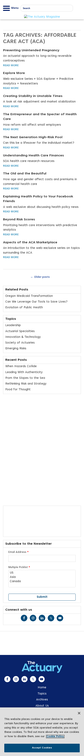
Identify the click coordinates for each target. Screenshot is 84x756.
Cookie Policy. (55, 736)
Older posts (40, 276)
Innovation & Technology (23, 337)
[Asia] (42, 577)
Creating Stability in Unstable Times (32, 96)
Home (42, 687)
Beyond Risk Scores (19, 219)
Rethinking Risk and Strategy (25, 383)
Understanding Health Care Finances (33, 155)
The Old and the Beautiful (24, 173)
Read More (11, 65)
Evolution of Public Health (24, 307)
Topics (42, 693)
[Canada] (42, 582)
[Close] (79, 713)
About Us (42, 705)
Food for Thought (18, 389)
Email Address (18, 552)
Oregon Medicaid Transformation (29, 296)
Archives (42, 699)
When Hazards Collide (21, 366)
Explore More (14, 73)
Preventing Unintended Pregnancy (31, 50)
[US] (42, 573)
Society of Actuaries (20, 342)
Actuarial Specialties (20, 331)
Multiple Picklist (19, 567)
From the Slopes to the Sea (25, 378)
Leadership (13, 325)
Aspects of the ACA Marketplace (30, 242)
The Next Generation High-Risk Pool (32, 137)
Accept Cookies (42, 748)
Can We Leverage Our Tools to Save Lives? (36, 301)
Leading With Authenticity (24, 372)
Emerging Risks (15, 348)
